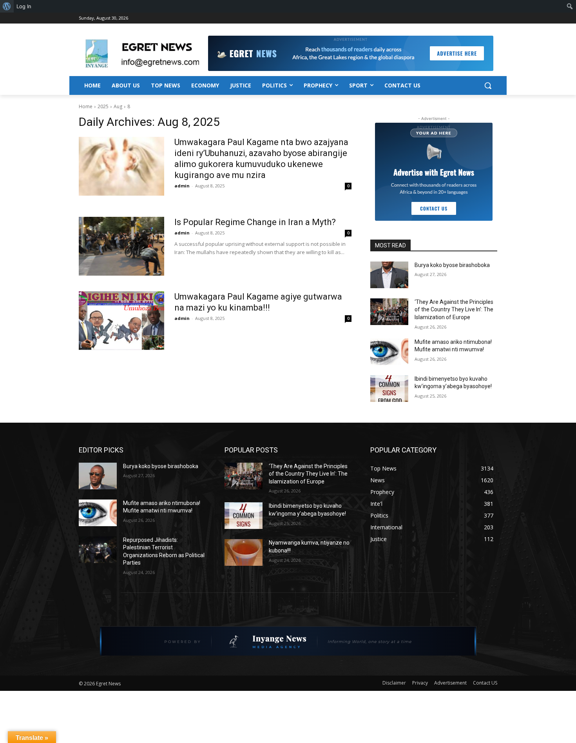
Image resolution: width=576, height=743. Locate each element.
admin (182, 186)
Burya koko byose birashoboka (452, 265)
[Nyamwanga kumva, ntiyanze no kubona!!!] (244, 552)
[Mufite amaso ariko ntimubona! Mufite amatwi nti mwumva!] (389, 351)
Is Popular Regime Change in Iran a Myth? (255, 222)
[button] (487, 85)
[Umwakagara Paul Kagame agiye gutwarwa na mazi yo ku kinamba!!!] (121, 320)
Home (85, 106)
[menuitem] (7, 6)
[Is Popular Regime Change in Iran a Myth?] (121, 246)
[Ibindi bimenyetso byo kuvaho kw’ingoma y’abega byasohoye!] (389, 388)
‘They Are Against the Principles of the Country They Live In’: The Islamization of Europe (454, 309)
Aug (118, 106)
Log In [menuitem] (23, 6)
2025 (103, 106)
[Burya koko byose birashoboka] (389, 275)
